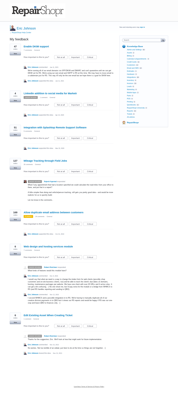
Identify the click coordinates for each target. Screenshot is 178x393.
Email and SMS (133, 68)
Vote (15, 53)
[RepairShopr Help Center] (37, 10)
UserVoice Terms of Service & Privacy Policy (89, 386)
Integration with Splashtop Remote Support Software (55, 127)
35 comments (28, 164)
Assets (129, 53)
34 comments (39, 216)
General (37, 50)
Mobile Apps (131, 93)
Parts (129, 96)
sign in (142, 27)
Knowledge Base (135, 46)
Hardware (130, 74)
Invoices (130, 83)
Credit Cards (132, 62)
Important (76, 57)
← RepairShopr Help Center (20, 33)
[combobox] (142, 40)
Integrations (131, 77)
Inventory (130, 80)
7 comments (28, 50)
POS (128, 99)
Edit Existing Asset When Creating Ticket (48, 315)
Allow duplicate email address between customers (53, 212)
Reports (130, 111)
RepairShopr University (136, 108)
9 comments (28, 131)
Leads (129, 86)
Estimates (130, 71)
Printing (130, 102)
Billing (129, 56)
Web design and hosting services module (48, 246)
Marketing (130, 89)
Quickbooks (131, 105)
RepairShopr (133, 122)
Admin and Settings (134, 50)
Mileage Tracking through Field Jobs (45, 160)
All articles (131, 117)
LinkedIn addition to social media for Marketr (50, 93)
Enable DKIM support (36, 46)
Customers (131, 65)
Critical (92, 57)
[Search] (163, 40)
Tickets (129, 114)
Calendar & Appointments (137, 59)
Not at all (62, 57)
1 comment (43, 97)
